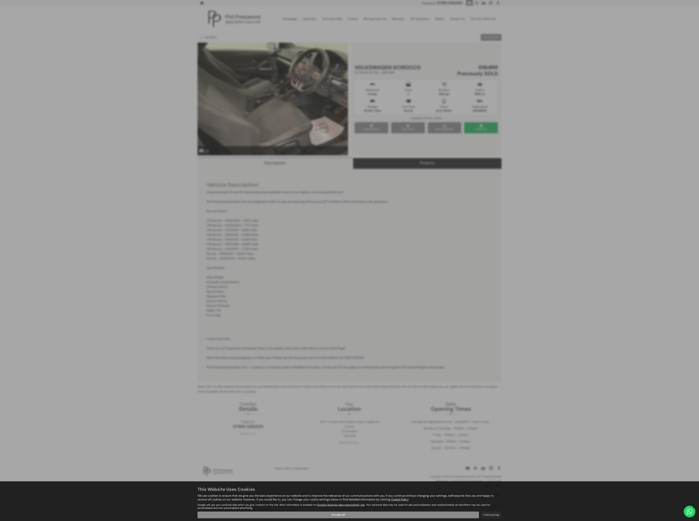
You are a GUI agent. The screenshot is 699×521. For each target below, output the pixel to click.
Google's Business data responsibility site (341, 504)
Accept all (338, 515)
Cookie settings (491, 514)
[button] (689, 511)
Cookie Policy (399, 499)
